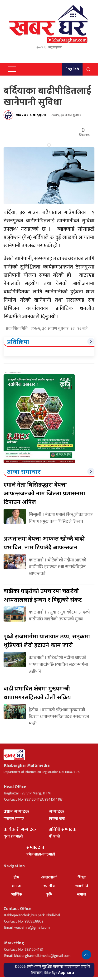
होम (16, 877)
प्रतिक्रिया (18, 341)
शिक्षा (82, 877)
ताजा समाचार (24, 471)
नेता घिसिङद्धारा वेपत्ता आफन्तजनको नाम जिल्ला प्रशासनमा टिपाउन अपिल (44, 493)
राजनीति (81, 885)
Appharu (66, 972)
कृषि (49, 894)
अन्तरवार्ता (49, 877)
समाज (16, 885)
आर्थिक (16, 894)
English (72, 69)
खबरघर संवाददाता (30, 114)
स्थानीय (49, 885)
